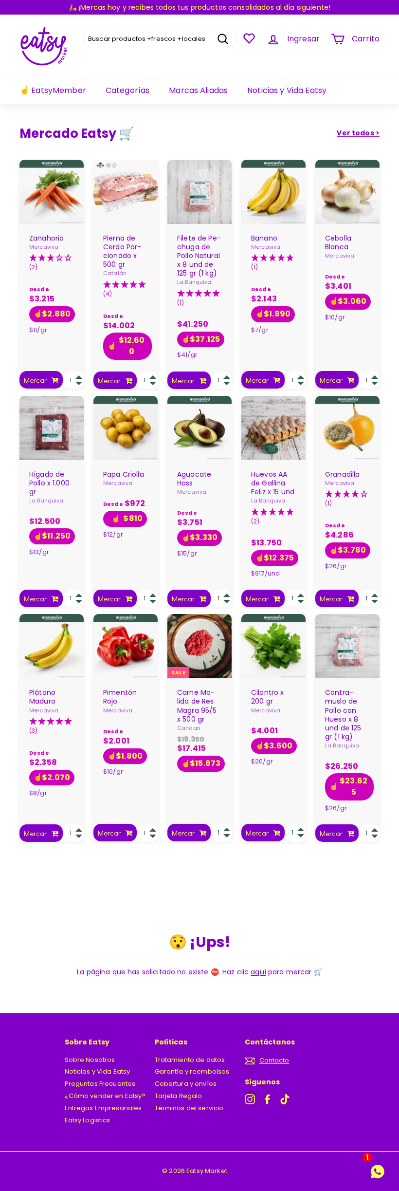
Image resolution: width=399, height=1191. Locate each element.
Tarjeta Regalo (178, 1095)
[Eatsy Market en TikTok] (285, 1099)
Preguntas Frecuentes (100, 1083)
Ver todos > (358, 133)
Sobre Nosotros (90, 1059)
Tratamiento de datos (190, 1059)
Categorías (127, 90)
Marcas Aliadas (198, 90)
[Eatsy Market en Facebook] (267, 1099)
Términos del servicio (189, 1108)
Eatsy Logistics (87, 1120)
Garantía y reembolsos (192, 1071)
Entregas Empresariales (103, 1108)
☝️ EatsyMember (52, 90)
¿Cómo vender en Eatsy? (105, 1095)
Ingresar (303, 38)
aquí (258, 972)
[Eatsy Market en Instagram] (250, 1099)
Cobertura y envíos (186, 1083)
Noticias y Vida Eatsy (286, 90)
